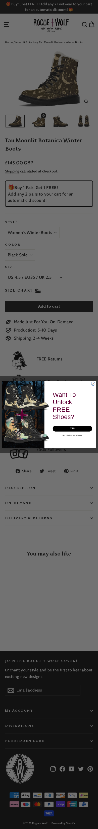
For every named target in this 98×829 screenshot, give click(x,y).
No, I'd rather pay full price (72, 435)
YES (72, 428)
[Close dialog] (93, 384)
